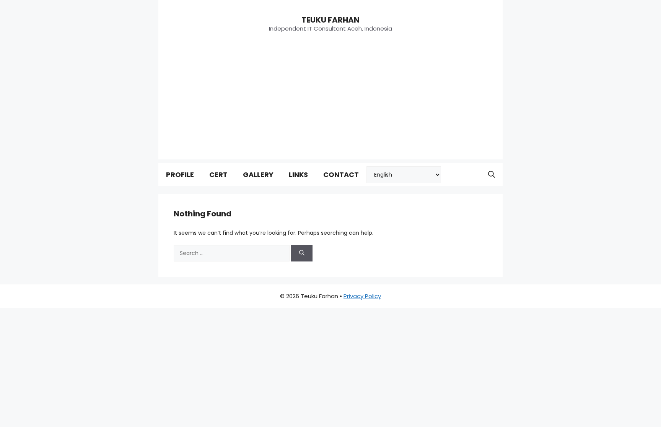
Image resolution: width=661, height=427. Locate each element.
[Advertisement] (330, 105)
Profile (180, 174)
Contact (341, 174)
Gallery (258, 174)
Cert (218, 174)
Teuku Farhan (330, 20)
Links (298, 174)
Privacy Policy (362, 296)
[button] (491, 174)
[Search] (302, 253)
